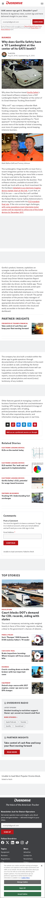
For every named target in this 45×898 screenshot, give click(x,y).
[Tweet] (29, 425)
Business (6, 37)
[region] (22, 880)
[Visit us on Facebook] (2, 842)
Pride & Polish (7, 635)
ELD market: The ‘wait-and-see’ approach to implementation (15, 466)
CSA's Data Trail (8, 651)
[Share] (18, 425)
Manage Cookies (22, 882)
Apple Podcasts (11, 722)
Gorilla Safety (33, 92)
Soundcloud (19, 726)
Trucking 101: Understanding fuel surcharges (16, 497)
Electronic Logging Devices (13, 448)
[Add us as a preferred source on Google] (13, 425)
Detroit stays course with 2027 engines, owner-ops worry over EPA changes (15, 688)
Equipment (6, 683)
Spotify (8, 726)
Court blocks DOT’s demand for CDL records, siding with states (20, 616)
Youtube (23, 722)
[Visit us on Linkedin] (12, 842)
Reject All (22, 888)
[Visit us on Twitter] (7, 842)
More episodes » (10, 717)
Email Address (9, 532)
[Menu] (3, 3)
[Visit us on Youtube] (17, 842)
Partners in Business (10, 493)
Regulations (7, 609)
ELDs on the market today (13, 450)
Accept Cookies (22, 894)
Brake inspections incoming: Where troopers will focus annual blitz (16, 656)
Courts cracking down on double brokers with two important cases (15, 672)
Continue (10, 543)
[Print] (8, 425)
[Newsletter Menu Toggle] (42, 3)
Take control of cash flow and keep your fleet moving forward (15, 327)
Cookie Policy (25, 878)
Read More (12, 752)
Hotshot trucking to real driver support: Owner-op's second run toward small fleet (22, 711)
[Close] (41, 865)
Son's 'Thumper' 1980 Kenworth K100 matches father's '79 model (15, 638)
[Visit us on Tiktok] (27, 842)
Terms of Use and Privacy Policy (33, 26)
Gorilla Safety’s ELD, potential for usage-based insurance (14, 481)
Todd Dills (11, 53)
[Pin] (35, 425)
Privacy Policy (35, 28)
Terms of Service (5, 29)
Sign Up (7, 832)
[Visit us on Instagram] (22, 842)
